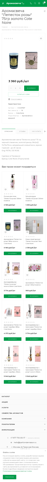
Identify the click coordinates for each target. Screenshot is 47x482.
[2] (7, 38)
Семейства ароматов (12, 413)
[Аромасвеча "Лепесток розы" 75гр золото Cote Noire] (23, 59)
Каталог (6, 396)
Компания (6, 419)
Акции (5, 402)
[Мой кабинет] (39, 3)
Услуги (5, 407)
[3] (8, 38)
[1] (5, 38)
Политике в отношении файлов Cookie (17, 471)
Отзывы (22, 131)
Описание (8, 131)
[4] (10, 38)
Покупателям (8, 424)
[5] (12, 38)
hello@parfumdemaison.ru (25, 442)
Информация (8, 430)
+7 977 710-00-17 (17, 438)
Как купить (36, 131)
